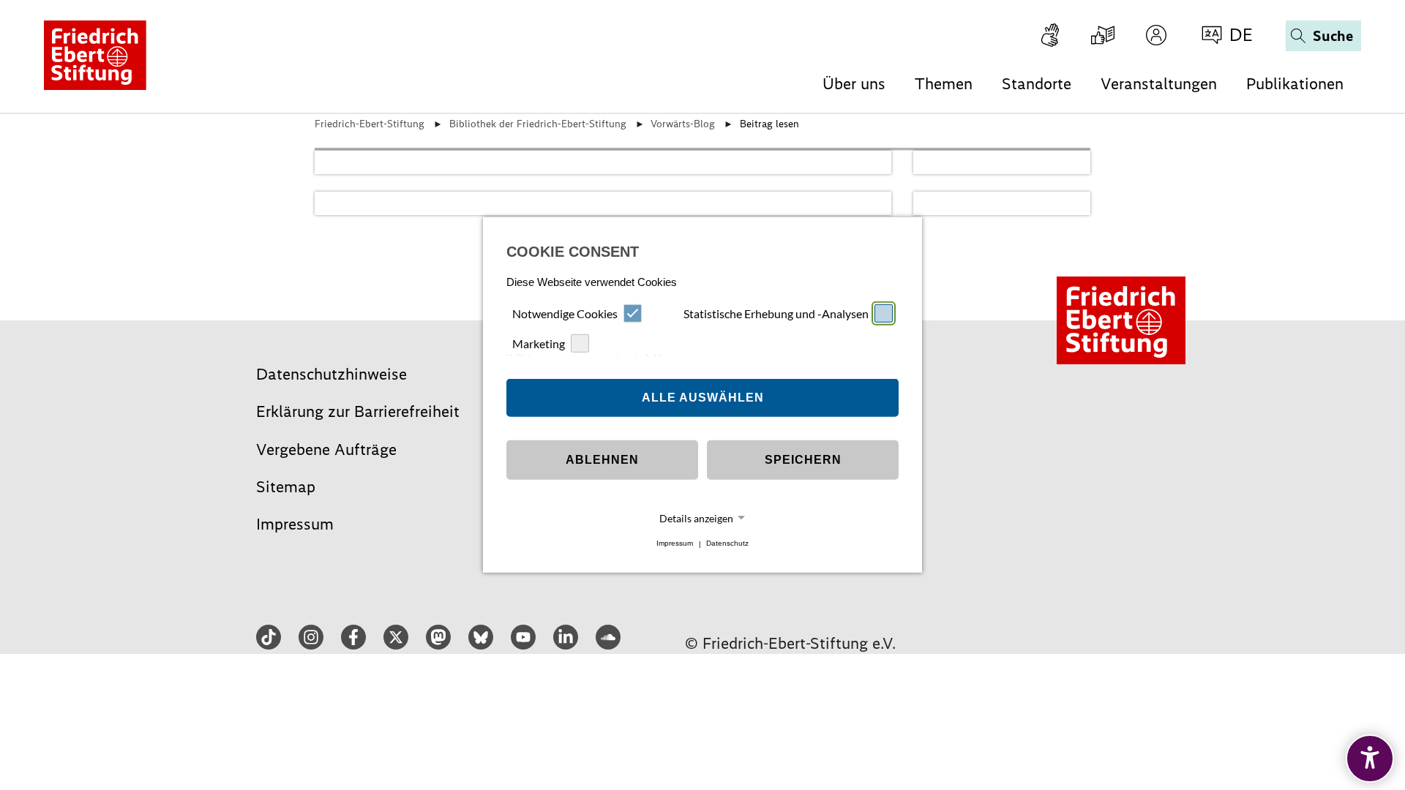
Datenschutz (727, 544)
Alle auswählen (703, 397)
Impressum (674, 544)
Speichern (803, 460)
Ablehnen (602, 460)
